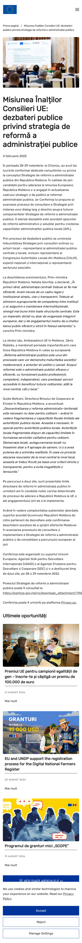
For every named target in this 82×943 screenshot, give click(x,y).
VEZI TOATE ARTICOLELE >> (43, 881)
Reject (41, 922)
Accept (41, 910)
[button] (77, 9)
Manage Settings (41, 933)
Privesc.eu (68, 602)
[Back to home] (10, 9)
